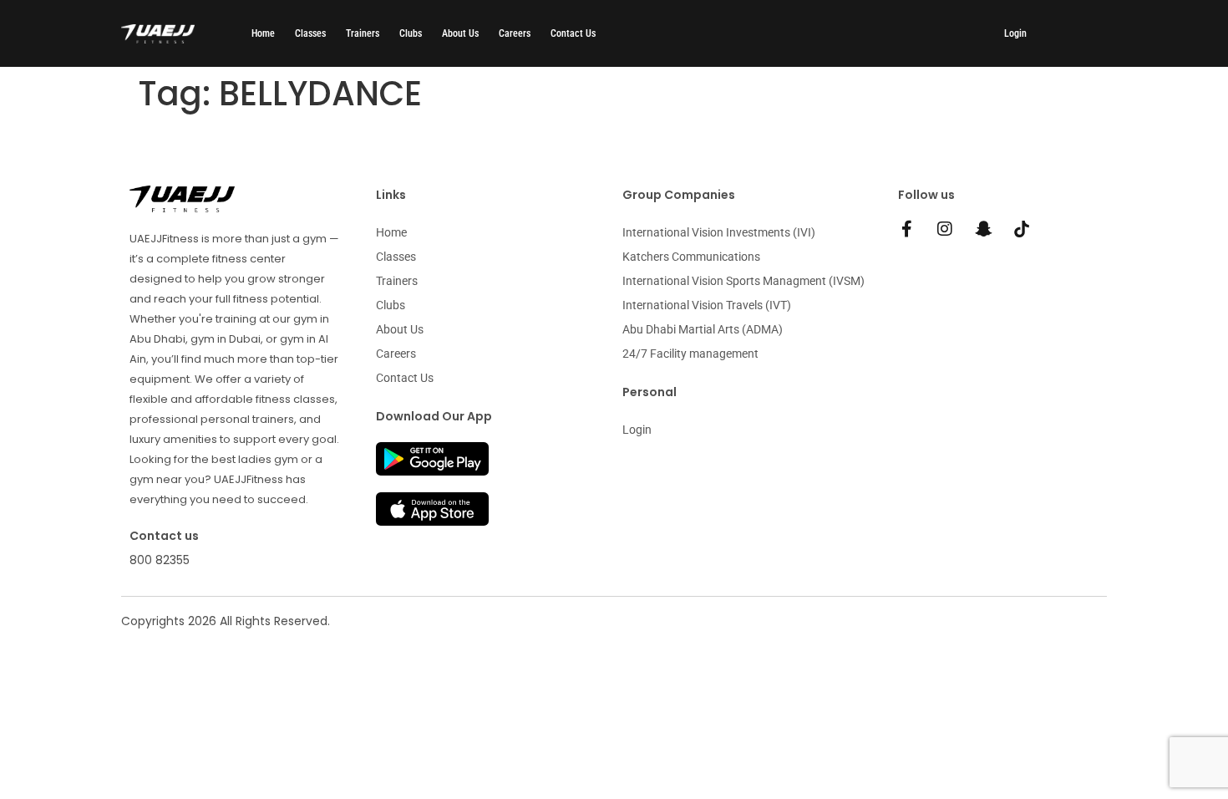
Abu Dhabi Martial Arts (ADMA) (702, 329)
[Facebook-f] (906, 229)
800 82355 (159, 560)
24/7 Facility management (690, 353)
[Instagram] (944, 229)
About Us (460, 33)
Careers (514, 33)
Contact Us (573, 33)
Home (263, 33)
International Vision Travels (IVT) (706, 305)
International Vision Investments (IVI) (718, 232)
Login (1015, 33)
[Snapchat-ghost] (983, 229)
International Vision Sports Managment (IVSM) (743, 281)
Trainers (362, 33)
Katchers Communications (691, 256)
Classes (310, 33)
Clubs (410, 33)
